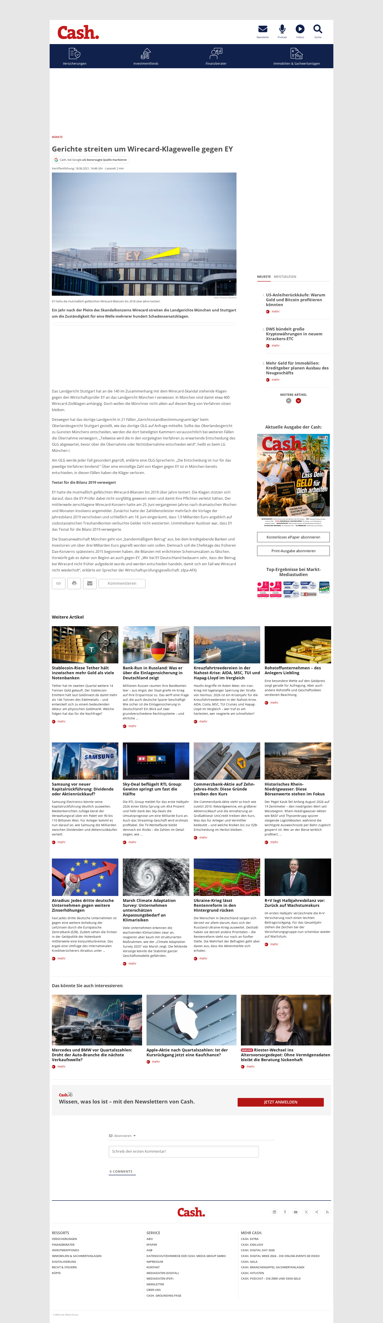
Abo (150, 1239)
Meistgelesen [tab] (285, 276)
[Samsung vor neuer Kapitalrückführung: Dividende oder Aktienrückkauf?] (85, 761)
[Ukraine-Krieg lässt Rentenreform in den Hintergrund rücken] (227, 877)
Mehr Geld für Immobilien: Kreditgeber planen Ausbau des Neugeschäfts (297, 367)
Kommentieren (122, 583)
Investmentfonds (145, 63)
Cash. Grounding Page (164, 1296)
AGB (149, 1250)
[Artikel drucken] (74, 583)
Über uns (154, 1290)
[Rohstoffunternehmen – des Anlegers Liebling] (298, 645)
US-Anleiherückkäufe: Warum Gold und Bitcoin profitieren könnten (295, 299)
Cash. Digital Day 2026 (258, 1250)
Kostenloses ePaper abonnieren (293, 537)
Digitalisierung (64, 1262)
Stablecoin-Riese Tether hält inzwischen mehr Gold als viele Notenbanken (83, 672)
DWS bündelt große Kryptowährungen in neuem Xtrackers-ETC (294, 333)
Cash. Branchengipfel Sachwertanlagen (272, 1267)
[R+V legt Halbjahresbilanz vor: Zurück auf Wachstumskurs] (298, 877)
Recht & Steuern (64, 1267)
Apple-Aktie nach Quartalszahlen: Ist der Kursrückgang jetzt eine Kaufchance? (187, 1052)
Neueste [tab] (264, 276)
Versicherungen (74, 63)
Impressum (155, 1262)
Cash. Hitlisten (252, 1273)
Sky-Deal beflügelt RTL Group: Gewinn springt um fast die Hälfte (152, 789)
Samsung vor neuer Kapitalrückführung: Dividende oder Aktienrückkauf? (83, 789)
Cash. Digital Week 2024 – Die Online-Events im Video (280, 1256)
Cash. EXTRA (250, 1239)
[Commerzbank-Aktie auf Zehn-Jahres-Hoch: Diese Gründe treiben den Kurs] (227, 761)
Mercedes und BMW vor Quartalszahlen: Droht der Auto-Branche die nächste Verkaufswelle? (92, 1054)
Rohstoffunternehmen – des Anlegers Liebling (293, 670)
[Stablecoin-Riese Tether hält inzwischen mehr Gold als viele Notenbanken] (85, 645)
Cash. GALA (249, 1262)
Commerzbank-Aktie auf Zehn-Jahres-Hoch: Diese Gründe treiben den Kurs (224, 789)
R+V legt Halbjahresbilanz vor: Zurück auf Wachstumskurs (295, 903)
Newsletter (155, 1284)
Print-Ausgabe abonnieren (294, 550)
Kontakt (153, 1267)
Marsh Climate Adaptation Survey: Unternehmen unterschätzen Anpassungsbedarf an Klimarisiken (149, 910)
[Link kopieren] (58, 583)
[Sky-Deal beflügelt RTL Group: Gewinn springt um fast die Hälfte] (156, 761)
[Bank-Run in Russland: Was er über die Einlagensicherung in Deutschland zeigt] (156, 645)
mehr (276, 311)
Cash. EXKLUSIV (252, 1245)
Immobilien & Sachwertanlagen (297, 63)
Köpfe (56, 1273)
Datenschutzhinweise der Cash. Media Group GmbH (186, 1256)
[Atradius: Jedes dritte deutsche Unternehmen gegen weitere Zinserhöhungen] (85, 877)
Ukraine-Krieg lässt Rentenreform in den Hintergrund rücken (215, 905)
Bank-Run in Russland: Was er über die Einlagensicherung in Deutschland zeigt (153, 672)
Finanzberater (216, 63)
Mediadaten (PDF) (160, 1278)
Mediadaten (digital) (163, 1273)
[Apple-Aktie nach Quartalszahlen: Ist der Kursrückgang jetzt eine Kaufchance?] (192, 1020)
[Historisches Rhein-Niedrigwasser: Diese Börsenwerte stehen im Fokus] (298, 761)
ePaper (152, 1245)
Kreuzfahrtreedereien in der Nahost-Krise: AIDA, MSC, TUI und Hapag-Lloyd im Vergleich (227, 672)
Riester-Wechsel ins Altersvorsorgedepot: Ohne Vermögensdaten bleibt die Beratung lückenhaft (285, 1054)
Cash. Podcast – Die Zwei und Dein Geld (271, 1278)
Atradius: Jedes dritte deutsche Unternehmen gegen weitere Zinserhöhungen (83, 905)
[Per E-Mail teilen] (90, 583)
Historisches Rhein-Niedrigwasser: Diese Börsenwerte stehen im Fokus (295, 789)
